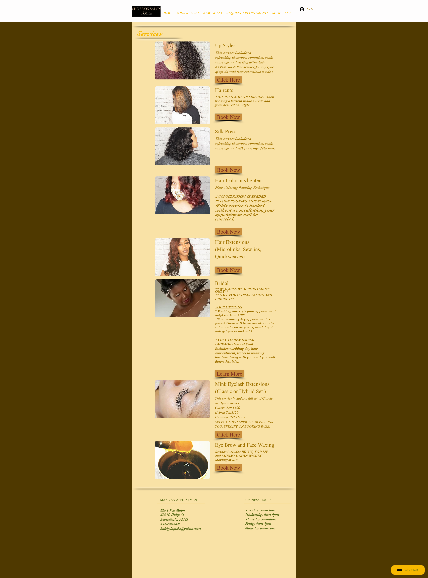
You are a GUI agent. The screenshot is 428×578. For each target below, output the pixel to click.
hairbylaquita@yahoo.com (180, 528)
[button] (228, 79)
